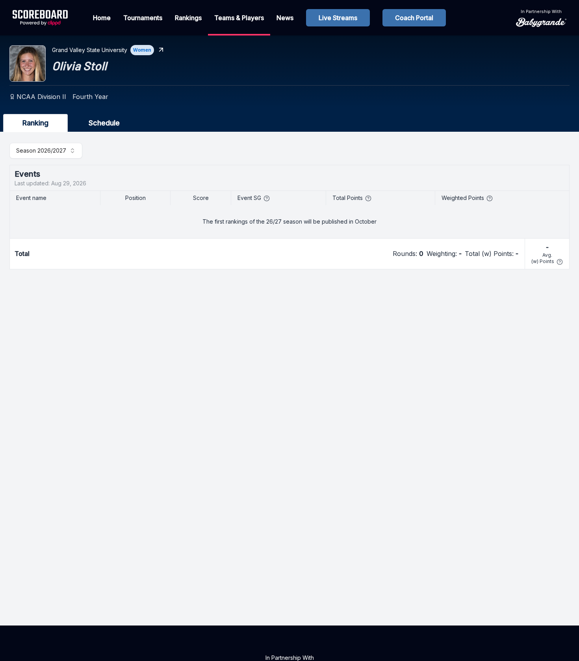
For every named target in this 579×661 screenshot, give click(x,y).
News (285, 18)
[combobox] (45, 151)
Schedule (104, 123)
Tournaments (142, 18)
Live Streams (338, 18)
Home (102, 18)
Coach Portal (414, 18)
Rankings (188, 18)
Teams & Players (239, 18)
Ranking (35, 123)
